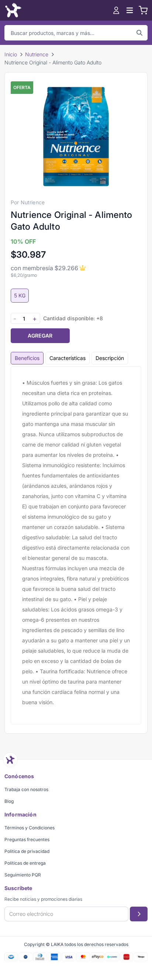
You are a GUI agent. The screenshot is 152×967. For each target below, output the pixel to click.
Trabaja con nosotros (26, 789)
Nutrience (36, 54)
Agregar (40, 335)
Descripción (110, 358)
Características (67, 358)
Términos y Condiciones (29, 827)
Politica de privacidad (26, 851)
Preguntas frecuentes (26, 839)
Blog (9, 801)
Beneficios (27, 358)
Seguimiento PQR (22, 875)
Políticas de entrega (25, 863)
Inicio (10, 54)
